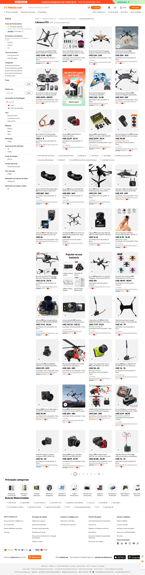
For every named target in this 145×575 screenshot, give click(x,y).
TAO (88, 566)
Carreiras (7, 532)
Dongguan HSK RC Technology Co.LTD (47, 144)
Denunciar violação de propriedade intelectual (99, 537)
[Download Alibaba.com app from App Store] (120, 557)
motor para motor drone (66, 155)
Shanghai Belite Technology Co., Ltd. (47, 333)
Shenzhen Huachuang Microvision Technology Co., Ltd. (126, 245)
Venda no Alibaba (122, 521)
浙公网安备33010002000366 (104, 572)
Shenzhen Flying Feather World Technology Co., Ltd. (126, 333)
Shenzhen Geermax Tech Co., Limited (47, 61)
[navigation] (19, 247)
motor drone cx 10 (56, 502)
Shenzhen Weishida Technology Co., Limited (47, 241)
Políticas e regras (37, 541)
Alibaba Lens (15, 557)
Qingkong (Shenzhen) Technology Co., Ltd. (126, 61)
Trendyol (93, 566)
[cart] (115, 8)
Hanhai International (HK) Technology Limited (100, 243)
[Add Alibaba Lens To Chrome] (34, 557)
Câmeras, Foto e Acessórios (67, 18)
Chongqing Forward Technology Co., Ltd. (47, 101)
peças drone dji (109, 507)
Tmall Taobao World (63, 566)
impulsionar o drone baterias (75, 502)
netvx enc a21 (12, 502)
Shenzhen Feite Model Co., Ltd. (71, 331)
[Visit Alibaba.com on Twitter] (126, 543)
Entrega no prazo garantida (40, 528)
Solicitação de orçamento (68, 524)
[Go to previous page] (71, 474)
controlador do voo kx (108, 160)
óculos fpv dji (103, 502)
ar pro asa (91, 502)
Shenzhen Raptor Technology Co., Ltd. (73, 147)
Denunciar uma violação (96, 541)
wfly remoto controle (35, 507)
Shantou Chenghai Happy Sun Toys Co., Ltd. (126, 197)
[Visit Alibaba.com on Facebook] (118, 543)
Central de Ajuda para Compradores (99, 521)
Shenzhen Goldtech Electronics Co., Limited (100, 378)
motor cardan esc (40, 502)
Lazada (72, 566)
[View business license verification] (90, 572)
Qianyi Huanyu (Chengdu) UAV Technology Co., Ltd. (126, 101)
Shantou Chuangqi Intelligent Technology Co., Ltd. (47, 286)
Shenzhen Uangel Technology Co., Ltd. (100, 147)
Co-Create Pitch (9, 524)
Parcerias (120, 536)
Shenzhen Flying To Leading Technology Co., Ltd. (100, 202)
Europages (101, 566)
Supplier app (64, 557)
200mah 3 (62, 160)
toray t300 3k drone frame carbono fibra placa (84, 160)
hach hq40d (107, 155)
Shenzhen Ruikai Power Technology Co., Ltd (73, 202)
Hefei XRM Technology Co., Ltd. (72, 59)
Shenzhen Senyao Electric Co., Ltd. (99, 286)
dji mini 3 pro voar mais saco (124, 155)
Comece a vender (122, 524)
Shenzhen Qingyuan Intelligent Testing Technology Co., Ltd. (100, 333)
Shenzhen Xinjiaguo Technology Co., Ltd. (126, 148)
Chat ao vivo (92, 524)
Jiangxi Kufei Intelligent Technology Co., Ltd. (126, 289)
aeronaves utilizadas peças (45, 160)
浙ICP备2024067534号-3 (123, 572)
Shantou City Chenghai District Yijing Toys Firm (73, 372)
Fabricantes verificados (67, 521)
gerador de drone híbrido (53, 507)
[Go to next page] (103, 474)
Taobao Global (80, 566)
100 (99, 474)
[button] (89, 7)
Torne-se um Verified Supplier (126, 532)
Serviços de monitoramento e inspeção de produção (44, 537)
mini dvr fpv (95, 155)
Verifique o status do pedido (125, 528)
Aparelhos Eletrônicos (49, 18)
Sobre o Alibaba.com (10, 517)
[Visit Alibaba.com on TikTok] (138, 543)
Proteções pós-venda (38, 532)
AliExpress (44, 566)
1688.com (52, 566)
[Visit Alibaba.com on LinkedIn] (122, 543)
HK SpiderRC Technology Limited (72, 243)
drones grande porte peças (83, 507)
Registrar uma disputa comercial (98, 528)
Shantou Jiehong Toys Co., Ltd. (98, 103)
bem (28, 84)
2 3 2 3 (68, 507)
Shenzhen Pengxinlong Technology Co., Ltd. (47, 202)
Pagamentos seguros (38, 521)
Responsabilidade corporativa (13, 528)
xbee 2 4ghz (116, 502)
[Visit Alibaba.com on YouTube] (134, 543)
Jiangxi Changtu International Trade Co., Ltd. (100, 62)
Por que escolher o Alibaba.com (13, 521)
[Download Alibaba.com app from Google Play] (134, 557)
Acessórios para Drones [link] (86, 18)
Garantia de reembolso (39, 524)
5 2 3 (97, 507)
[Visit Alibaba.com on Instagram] (130, 543)
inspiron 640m (26, 502)
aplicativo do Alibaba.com (103, 557)
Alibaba (37, 18)
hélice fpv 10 (82, 155)
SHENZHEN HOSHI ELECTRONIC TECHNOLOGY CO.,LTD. (47, 372)
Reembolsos (92, 532)
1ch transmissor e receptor (15, 507)
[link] (142, 556)
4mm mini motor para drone (46, 155)
